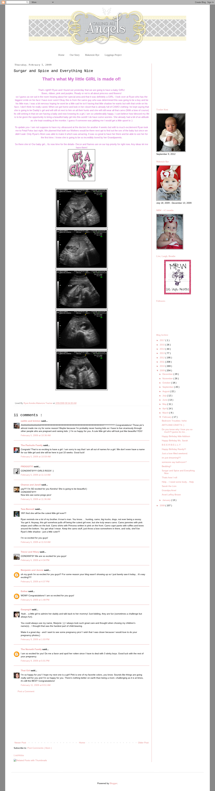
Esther (24, 591)
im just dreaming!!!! (171, 457)
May (164, 404)
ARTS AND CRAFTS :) (173, 425)
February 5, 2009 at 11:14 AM (36, 475)
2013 (162, 353)
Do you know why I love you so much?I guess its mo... (177, 430)
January (166, 500)
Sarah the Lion (169, 486)
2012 (162, 357)
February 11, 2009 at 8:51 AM (36, 685)
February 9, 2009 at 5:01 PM (35, 660)
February (167, 417)
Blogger (113, 783)
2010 (162, 366)
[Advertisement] (81, 717)
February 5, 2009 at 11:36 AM (36, 499)
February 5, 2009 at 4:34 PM (35, 560)
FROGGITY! (27, 466)
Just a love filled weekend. (175, 453)
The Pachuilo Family (32, 445)
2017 (162, 340)
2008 (162, 505)
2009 (162, 370)
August (166, 391)
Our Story (75, 55)
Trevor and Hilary (30, 552)
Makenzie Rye (92, 55)
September (168, 387)
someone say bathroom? (174, 462)
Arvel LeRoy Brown (171, 494)
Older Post (143, 742)
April (164, 408)
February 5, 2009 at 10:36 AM (36, 435)
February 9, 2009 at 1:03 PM (35, 639)
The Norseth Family (31, 649)
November (167, 378)
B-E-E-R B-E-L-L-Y (171, 445)
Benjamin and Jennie (32, 570)
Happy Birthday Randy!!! (174, 449)
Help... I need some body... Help (178, 482)
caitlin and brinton (31, 421)
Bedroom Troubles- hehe (174, 420)
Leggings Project (113, 55)
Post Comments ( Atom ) (39, 748)
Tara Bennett (28, 509)
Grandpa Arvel (169, 490)
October (166, 382)
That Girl (26, 670)
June (165, 400)
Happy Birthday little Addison (176, 436)
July (164, 395)
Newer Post (20, 742)
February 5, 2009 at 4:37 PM (35, 581)
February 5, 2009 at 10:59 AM (36, 456)
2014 (162, 349)
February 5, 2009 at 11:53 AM (36, 542)
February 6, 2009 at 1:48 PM (35, 599)
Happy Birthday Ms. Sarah (175, 440)
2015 (162, 344)
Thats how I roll (169, 477)
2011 (162, 362)
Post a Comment (26, 691)
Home (61, 55)
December (167, 374)
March (165, 412)
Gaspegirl (26, 609)
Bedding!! (166, 466)
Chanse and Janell (31, 484)
